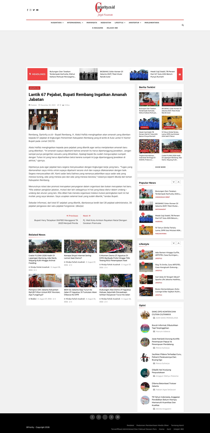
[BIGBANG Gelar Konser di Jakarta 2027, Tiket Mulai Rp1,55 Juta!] (74, 74)
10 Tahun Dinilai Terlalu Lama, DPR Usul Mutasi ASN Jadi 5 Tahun (170, 134)
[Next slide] (178, 182)
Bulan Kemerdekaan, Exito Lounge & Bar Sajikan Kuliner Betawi (168, 291)
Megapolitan (34, 88)
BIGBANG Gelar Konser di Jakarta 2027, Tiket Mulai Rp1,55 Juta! (96, 74)
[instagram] (30, 10)
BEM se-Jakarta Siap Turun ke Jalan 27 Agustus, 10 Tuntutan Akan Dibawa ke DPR (80, 292)
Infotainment (169, 104)
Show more (160, 167)
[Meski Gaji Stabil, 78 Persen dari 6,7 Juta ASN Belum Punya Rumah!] (124, 74)
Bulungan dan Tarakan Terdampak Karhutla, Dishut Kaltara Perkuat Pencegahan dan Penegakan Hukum (147, 113)
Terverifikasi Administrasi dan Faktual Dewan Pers (134, 429)
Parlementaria (152, 23)
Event (166, 151)
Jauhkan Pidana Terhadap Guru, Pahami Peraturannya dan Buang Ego (166, 357)
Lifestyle (119, 23)
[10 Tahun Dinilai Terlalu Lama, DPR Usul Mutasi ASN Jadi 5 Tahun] (174, 74)
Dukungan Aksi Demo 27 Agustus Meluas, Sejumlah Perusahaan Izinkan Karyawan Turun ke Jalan (115, 292)
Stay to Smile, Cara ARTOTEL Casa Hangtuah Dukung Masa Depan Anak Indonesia (168, 267)
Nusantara (56, 23)
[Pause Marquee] (180, 74)
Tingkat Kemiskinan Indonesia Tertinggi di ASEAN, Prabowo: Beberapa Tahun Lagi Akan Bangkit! (149, 160)
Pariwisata (92, 23)
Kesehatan (106, 23)
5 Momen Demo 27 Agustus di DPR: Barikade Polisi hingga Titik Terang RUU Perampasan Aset (114, 258)
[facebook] (27, 10)
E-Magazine (97, 28)
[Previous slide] (173, 182)
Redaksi (130, 425)
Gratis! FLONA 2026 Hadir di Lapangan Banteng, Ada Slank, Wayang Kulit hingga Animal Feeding (43, 259)
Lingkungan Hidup (147, 104)
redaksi (34, 105)
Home (161, 429)
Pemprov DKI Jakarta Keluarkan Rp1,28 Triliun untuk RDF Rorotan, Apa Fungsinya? (44, 292)
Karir (169, 429)
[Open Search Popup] (183, 25)
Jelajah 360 (112, 28)
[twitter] (33, 10)
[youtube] (37, 10)
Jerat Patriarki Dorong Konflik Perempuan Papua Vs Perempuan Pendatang (165, 342)
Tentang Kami (177, 425)
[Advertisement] (105, 49)
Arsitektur (134, 23)
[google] (111, 417)
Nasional (144, 128)
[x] (105, 417)
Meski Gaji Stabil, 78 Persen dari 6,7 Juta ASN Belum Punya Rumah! (148, 74)
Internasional (74, 23)
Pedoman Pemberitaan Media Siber (152, 425)
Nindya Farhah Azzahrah (40, 267)
